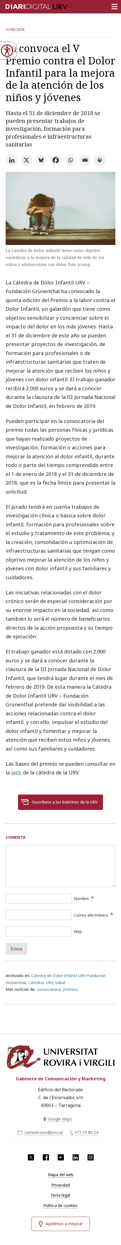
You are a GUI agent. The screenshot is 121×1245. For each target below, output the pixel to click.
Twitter (31, 1157)
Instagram (91, 1157)
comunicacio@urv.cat (43, 1132)
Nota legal (60, 1195)
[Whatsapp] (70, 160)
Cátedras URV (40, 982)
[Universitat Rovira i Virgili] (60, 1057)
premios (70, 989)
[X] (26, 160)
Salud (60, 982)
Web (78, 931)
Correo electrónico (91, 915)
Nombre (81, 898)
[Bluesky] (41, 160)
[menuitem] (60, 1175)
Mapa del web (60, 1174)
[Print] (99, 160)
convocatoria (49, 989)
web (16, 772)
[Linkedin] (11, 160)
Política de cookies (60, 1205)
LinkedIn (76, 1157)
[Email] (85, 160)
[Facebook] (55, 160)
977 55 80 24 (86, 1132)
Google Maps (60, 1119)
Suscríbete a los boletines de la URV (64, 802)
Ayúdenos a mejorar (64, 1223)
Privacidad (60, 1185)
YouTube (61, 1157)
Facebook (46, 1157)
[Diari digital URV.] (29, 5)
